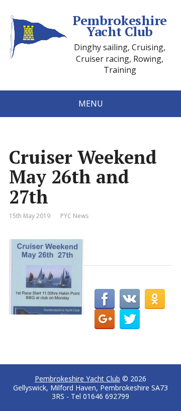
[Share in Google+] (105, 319)
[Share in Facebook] (105, 299)
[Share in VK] (130, 299)
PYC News (74, 216)
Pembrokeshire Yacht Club (119, 26)
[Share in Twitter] (130, 319)
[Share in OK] (155, 299)
